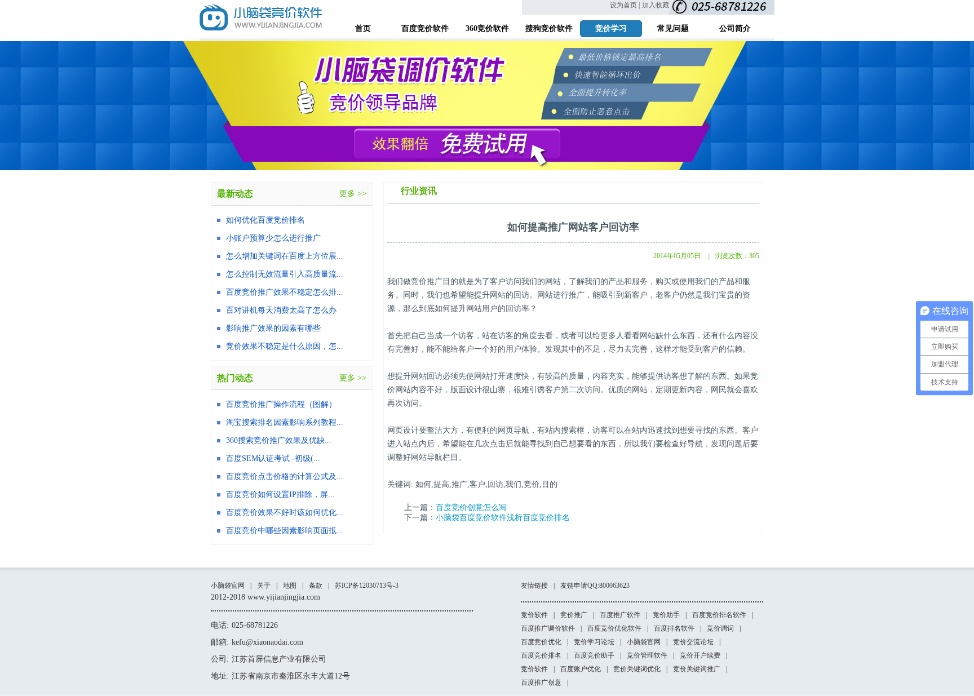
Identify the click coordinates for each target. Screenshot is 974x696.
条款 (315, 585)
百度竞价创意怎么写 (471, 507)
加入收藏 (655, 5)
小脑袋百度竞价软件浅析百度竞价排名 (503, 517)
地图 (289, 585)
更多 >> (352, 193)
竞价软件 (534, 615)
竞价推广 (573, 615)
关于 (264, 585)
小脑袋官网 (228, 585)
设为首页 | (625, 5)
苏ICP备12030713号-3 (367, 585)
